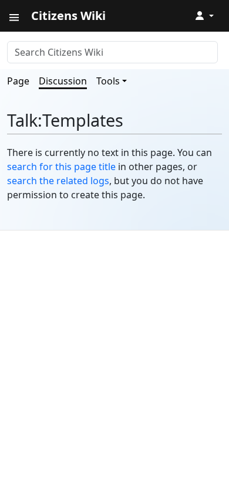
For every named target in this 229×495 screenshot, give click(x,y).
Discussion (63, 80)
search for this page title (61, 166)
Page (18, 80)
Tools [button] (108, 80)
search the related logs (58, 180)
